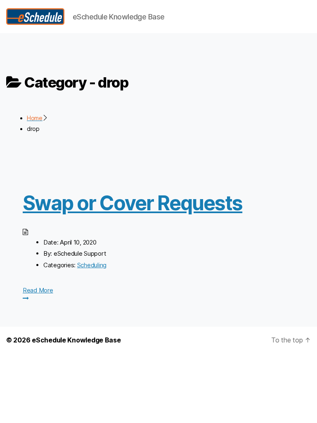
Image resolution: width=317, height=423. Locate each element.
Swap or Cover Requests (132, 203)
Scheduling (91, 265)
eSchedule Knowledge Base (76, 340)
